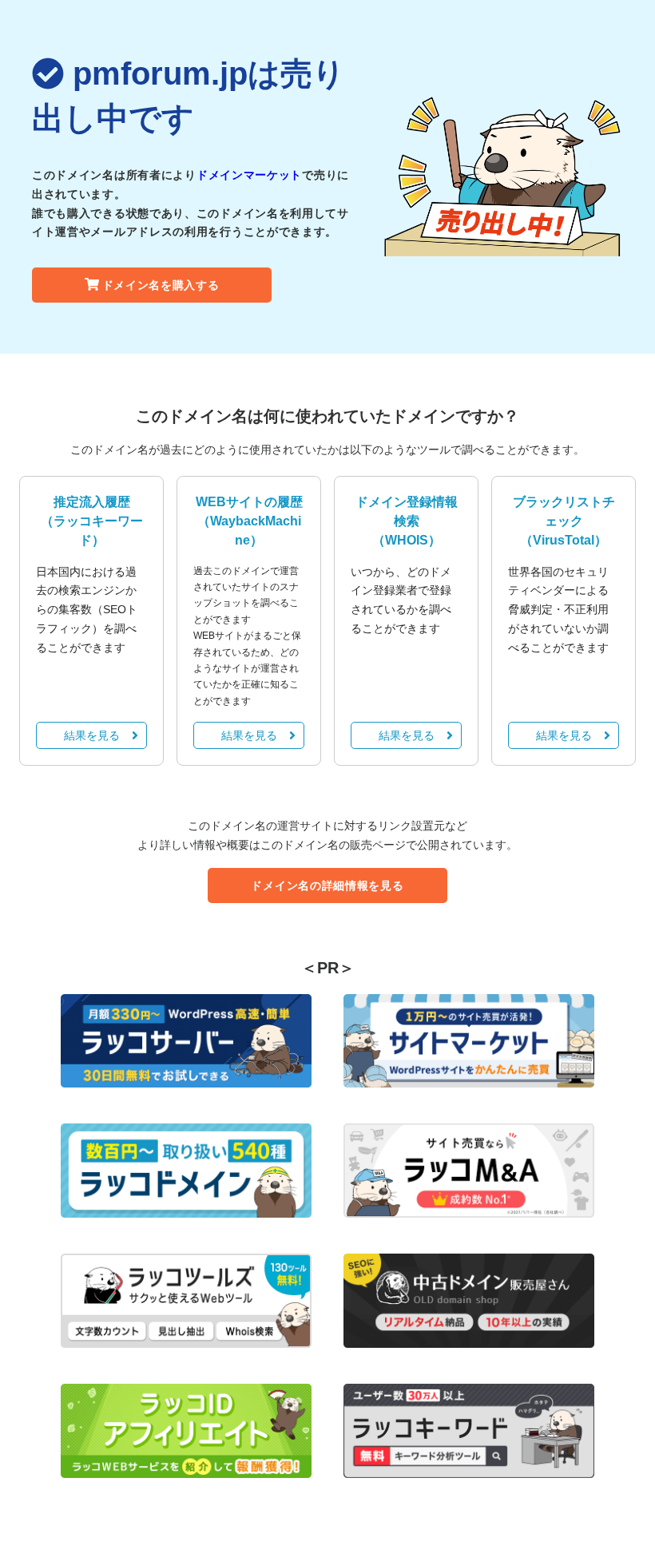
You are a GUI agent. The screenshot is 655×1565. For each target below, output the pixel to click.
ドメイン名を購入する (161, 285)
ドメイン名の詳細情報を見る (327, 885)
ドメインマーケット (249, 174)
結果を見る (92, 735)
